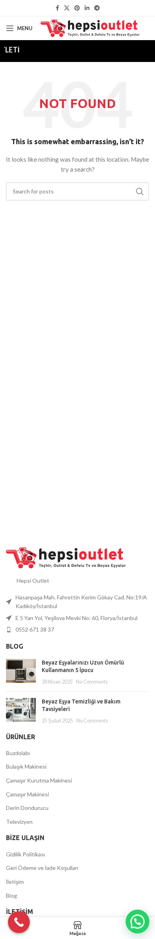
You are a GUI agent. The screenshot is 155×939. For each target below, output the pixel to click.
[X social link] (67, 8)
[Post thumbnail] (21, 672)
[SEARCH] (140, 191)
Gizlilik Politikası (25, 854)
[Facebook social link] (57, 8)
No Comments (92, 682)
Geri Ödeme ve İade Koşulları (42, 867)
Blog (11, 895)
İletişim (15, 881)
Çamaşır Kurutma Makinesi (39, 780)
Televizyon (19, 821)
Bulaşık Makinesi (26, 766)
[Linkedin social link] (87, 8)
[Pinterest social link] (77, 8)
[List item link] (77, 629)
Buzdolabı (18, 753)
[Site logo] (90, 27)
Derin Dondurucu (27, 807)
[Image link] (66, 557)
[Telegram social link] (97, 8)
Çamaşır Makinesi (27, 794)
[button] (137, 921)
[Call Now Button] (19, 922)
